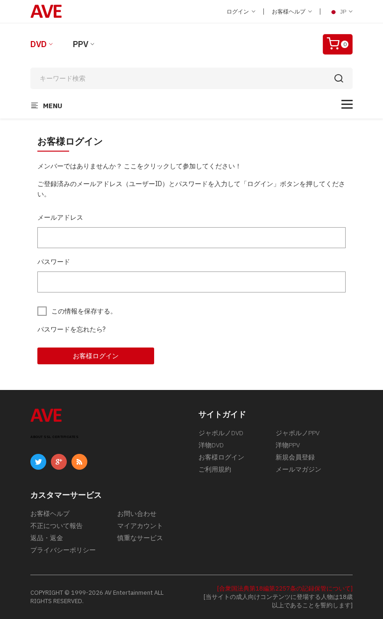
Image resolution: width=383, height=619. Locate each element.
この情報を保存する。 (84, 311)
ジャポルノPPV (297, 433)
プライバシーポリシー (63, 550)
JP (343, 11)
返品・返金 (46, 538)
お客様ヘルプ (289, 11)
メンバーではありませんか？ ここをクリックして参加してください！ (139, 166)
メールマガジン (298, 469)
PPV (80, 44)
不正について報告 (56, 526)
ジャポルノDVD (221, 433)
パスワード (53, 261)
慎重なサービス (140, 538)
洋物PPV (288, 445)
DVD (38, 44)
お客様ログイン (96, 356)
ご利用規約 (215, 469)
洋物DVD (211, 445)
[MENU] (347, 104)
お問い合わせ (136, 513)
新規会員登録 (295, 457)
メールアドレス (60, 217)
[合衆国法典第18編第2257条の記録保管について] (285, 588)
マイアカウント (140, 526)
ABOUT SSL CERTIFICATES (54, 436)
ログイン (238, 11)
